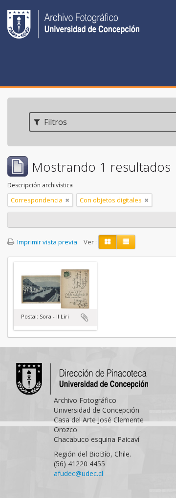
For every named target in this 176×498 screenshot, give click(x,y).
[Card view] (107, 242)
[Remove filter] (67, 200)
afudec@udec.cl (78, 473)
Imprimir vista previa (46, 242)
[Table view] (125, 242)
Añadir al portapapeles (84, 317)
